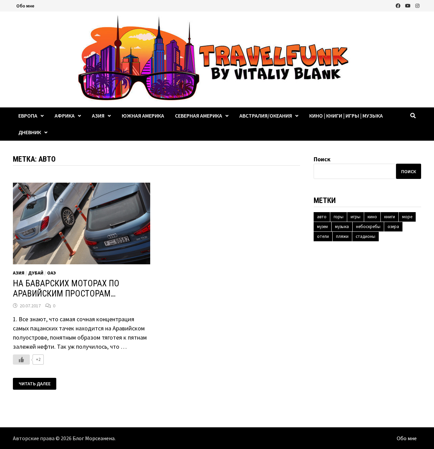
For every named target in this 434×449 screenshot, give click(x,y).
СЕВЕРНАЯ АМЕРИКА (198, 115)
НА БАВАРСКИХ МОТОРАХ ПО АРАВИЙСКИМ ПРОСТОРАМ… (66, 289)
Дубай (35, 273)
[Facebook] (398, 5)
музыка (342, 226)
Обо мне (25, 6)
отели (323, 236)
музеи (322, 226)
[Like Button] (21, 359)
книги (389, 217)
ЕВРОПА (27, 115)
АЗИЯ (98, 115)
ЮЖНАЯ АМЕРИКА (143, 115)
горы (338, 217)
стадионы (365, 236)
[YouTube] (408, 5)
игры (355, 217)
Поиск (322, 159)
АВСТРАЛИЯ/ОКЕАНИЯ (265, 115)
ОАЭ (51, 273)
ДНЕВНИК (29, 132)
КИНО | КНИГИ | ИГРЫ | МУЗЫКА (346, 115)
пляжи (342, 236)
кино (372, 217)
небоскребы (368, 226)
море (407, 217)
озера (393, 226)
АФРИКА (65, 115)
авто (322, 217)
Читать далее (34, 384)
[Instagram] (417, 5)
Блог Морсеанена (94, 438)
